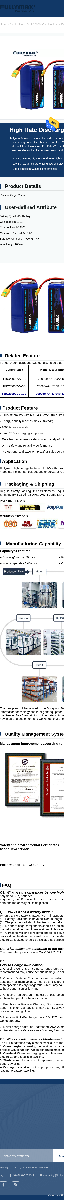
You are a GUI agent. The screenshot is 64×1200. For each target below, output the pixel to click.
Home (3, 24)
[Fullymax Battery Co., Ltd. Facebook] (3, 1184)
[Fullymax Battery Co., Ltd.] (15, 1184)
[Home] (18, 8)
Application (16, 24)
